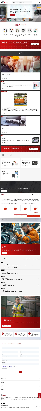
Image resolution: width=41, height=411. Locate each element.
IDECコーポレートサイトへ (6, 325)
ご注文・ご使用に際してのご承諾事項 (19, 407)
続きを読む (4, 252)
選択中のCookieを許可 (20, 215)
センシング (29, 34)
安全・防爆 (11, 34)
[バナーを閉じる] (39, 194)
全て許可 (33, 215)
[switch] (15, 209)
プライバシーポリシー (4, 407)
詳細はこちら (4, 15)
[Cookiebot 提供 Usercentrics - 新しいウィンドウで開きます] (33, 194)
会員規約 (27, 407)
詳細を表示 (36, 212)
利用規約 (10, 407)
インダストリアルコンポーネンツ (17, 35)
